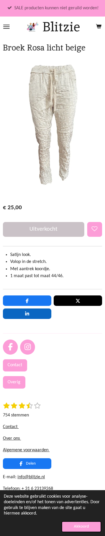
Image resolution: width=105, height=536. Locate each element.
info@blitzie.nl (31, 477)
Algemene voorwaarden (26, 450)
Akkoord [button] (81, 526)
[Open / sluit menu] (6, 27)
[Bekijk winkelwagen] (98, 27)
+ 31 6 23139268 (37, 488)
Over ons (12, 438)
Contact (11, 427)
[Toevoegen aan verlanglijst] (94, 229)
